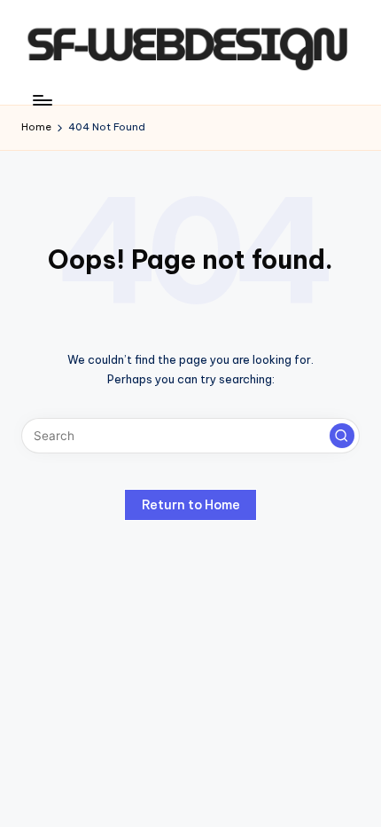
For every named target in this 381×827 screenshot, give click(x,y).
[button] (342, 435)
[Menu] (42, 100)
